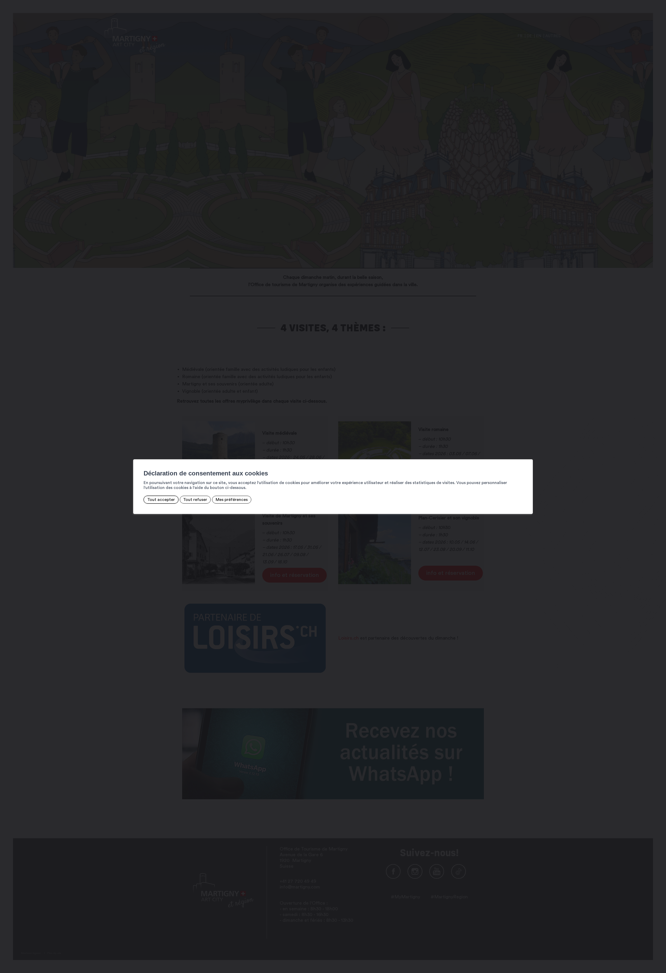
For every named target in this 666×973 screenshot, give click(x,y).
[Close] (528, 453)
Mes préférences (232, 500)
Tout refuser (195, 500)
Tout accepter (161, 500)
